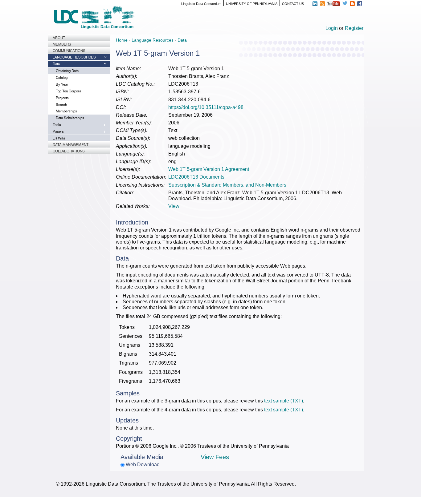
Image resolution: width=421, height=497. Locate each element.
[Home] (94, 17)
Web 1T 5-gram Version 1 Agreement (208, 169)
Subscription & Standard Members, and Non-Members (227, 185)
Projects (62, 97)
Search (61, 104)
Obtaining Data (67, 70)
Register (354, 28)
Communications (69, 50)
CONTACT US (293, 4)
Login (331, 28)
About (59, 37)
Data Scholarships (70, 117)
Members (62, 44)
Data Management (70, 144)
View (173, 206)
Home (122, 40)
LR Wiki (59, 137)
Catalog (61, 77)
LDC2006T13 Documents (196, 177)
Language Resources (74, 57)
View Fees (215, 457)
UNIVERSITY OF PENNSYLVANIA (251, 4)
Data (56, 63)
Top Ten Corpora (68, 90)
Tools (57, 124)
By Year (62, 84)
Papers (58, 131)
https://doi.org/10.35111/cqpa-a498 (205, 107)
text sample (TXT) (283, 400)
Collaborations (69, 150)
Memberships (66, 110)
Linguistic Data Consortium (201, 4)
